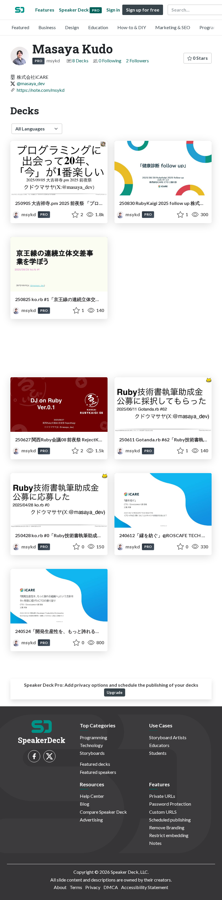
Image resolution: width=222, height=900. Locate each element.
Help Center (92, 796)
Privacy (92, 887)
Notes (155, 843)
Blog (84, 803)
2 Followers (137, 60)
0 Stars (200, 58)
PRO (38, 61)
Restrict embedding (168, 835)
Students (157, 753)
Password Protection (170, 803)
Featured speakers (98, 772)
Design (72, 27)
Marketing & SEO (172, 27)
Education (98, 27)
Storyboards (92, 753)
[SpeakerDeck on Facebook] (34, 756)
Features (44, 9)
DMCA (110, 887)
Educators (159, 745)
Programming (93, 737)
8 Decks (80, 60)
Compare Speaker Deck (103, 812)
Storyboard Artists (167, 737)
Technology (91, 745)
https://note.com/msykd (40, 90)
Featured (20, 27)
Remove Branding (166, 827)
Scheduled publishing (170, 819)
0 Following (110, 60)
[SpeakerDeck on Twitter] (49, 756)
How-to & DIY (131, 27)
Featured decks (95, 764)
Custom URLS (163, 812)
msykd (29, 214)
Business (47, 27)
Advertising (91, 819)
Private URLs (162, 796)
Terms (76, 887)
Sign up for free (142, 9)
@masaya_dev (31, 83)
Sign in (113, 9)
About (60, 887)
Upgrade (115, 692)
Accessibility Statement (144, 887)
